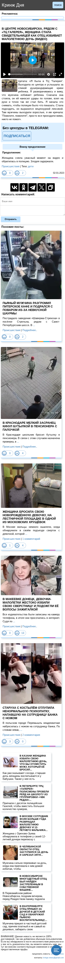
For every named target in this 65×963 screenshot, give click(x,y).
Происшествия (10, 166)
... (33, 325)
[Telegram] (32, 187)
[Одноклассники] (23, 187)
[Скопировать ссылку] (50, 187)
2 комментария (31, 734)
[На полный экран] (60, 74)
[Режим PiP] (54, 74)
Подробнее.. (29, 330)
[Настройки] (48, 74)
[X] (41, 187)
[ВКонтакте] (14, 187)
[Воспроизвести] (4, 74)
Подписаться (17, 136)
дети (30, 166)
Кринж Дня (13, 5)
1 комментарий (31, 538)
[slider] (22, 74)
